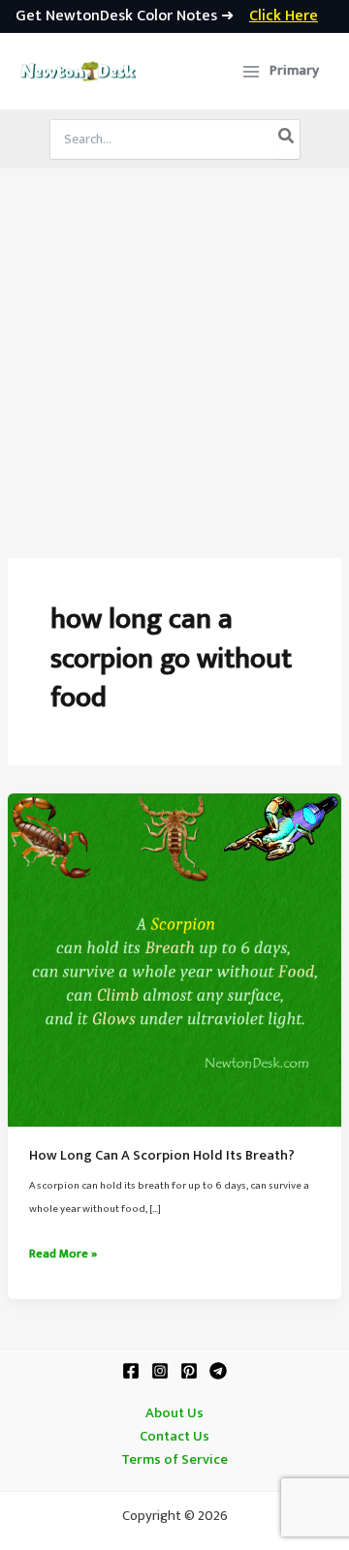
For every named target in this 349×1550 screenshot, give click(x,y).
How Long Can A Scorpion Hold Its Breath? (162, 1155)
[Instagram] (160, 1371)
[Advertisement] (174, 352)
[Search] (287, 139)
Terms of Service (174, 1460)
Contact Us (174, 1436)
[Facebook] (131, 1371)
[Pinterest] (189, 1371)
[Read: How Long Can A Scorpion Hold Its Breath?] (174, 960)
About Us (174, 1413)
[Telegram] (218, 1371)
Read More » (63, 1254)
